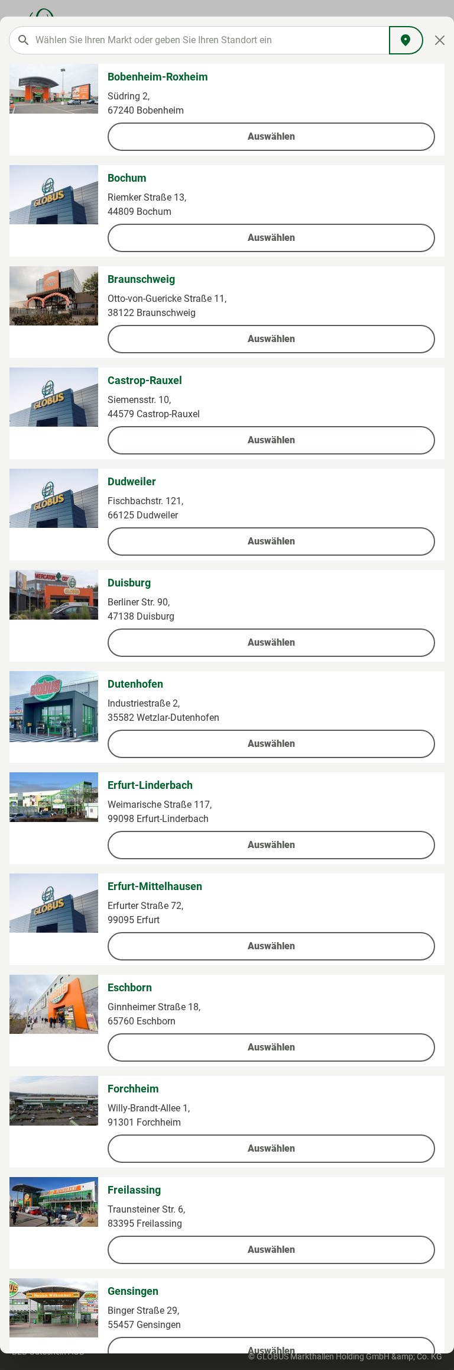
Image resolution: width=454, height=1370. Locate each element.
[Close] (440, 40)
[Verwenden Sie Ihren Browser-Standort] (406, 40)
